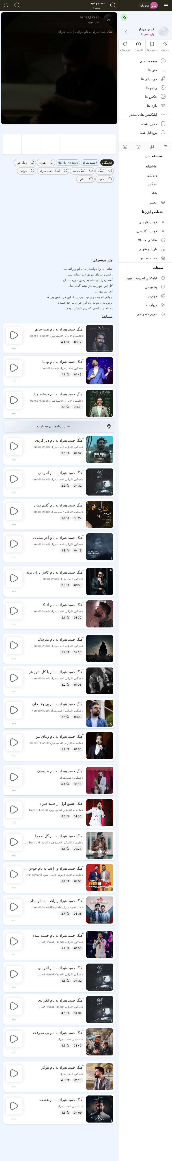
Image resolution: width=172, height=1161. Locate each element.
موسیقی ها (149, 79)
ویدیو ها (151, 88)
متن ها (152, 70)
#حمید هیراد (90, 162)
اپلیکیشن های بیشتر (143, 114)
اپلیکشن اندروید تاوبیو (142, 278)
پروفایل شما (148, 133)
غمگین (152, 184)
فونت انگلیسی (147, 231)
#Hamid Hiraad (68, 162)
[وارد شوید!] (125, 32)
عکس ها (151, 97)
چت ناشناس (148, 258)
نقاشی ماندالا (147, 240)
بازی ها (152, 106)
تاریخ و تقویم (148, 249)
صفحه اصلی (148, 61)
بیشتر (153, 202)
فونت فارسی (147, 222)
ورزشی (151, 175)
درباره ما (151, 305)
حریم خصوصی (147, 314)
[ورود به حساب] (5, 5)
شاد (154, 193)
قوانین (152, 296)
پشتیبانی (151, 287)
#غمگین (107, 162)
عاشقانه (151, 166)
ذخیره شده (149, 124)
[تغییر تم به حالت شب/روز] (124, 17)
